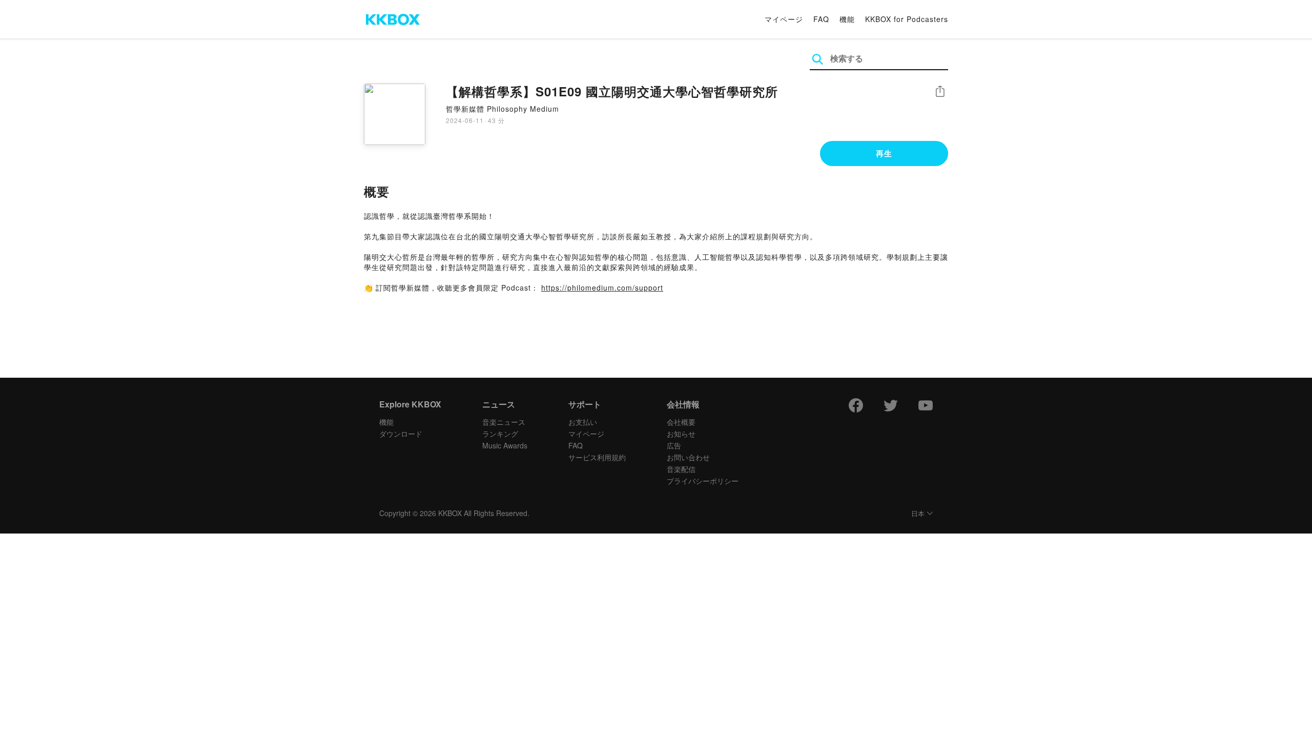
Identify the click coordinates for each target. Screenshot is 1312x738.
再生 (884, 153)
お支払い (582, 422)
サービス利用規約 (597, 457)
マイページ (784, 19)
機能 (847, 19)
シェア (940, 91)
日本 (918, 514)
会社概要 (681, 422)
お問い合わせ (688, 457)
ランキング (500, 433)
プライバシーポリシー (703, 481)
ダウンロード (400, 433)
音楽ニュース (503, 422)
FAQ (821, 19)
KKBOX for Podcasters (906, 19)
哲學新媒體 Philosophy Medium (502, 109)
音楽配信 (681, 469)
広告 (674, 445)
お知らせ (681, 433)
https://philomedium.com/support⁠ (602, 287)
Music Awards (504, 445)
